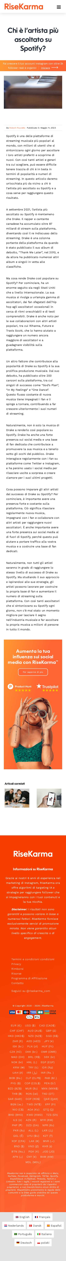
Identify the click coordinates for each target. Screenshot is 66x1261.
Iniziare (45, 67)
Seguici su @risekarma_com (30, 990)
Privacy (16, 964)
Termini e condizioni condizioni (32, 959)
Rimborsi (17, 968)
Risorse (16, 973)
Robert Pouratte (17, 128)
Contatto (17, 983)
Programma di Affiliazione (29, 978)
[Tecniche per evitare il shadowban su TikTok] (49, 798)
